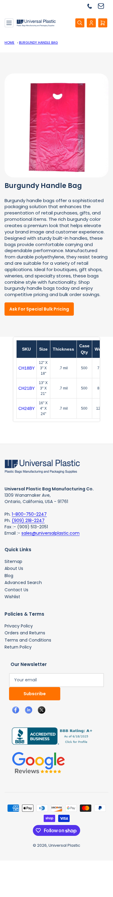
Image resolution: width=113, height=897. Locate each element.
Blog (9, 576)
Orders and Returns (25, 633)
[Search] (80, 22)
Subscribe (35, 694)
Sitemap (13, 561)
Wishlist (12, 597)
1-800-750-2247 (29, 514)
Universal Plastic (64, 845)
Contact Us (16, 590)
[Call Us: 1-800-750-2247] (92, 5)
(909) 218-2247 (28, 520)
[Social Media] (50, 736)
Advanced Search (23, 583)
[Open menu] (9, 22)
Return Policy (18, 647)
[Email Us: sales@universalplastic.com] (103, 5)
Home (9, 42)
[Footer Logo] (42, 466)
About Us (14, 568)
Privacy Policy (19, 626)
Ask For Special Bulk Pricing (39, 309)
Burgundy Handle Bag (38, 42)
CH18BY (26, 368)
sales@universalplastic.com (50, 533)
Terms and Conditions (28, 640)
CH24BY (26, 408)
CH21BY (26, 388)
